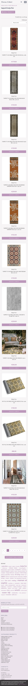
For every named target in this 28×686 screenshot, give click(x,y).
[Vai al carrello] (21, 2)
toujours (3, 594)
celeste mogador (5, 571)
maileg (14, 580)
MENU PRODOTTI (8, 12)
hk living (17, 574)
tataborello (15, 592)
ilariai (22, 574)
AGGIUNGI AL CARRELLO (14, 108)
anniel (10, 566)
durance (17, 572)
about (2, 617)
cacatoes (24, 569)
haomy (12, 574)
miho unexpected (10, 585)
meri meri (23, 583)
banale (18, 566)
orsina (24, 586)
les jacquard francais (20, 578)
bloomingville (22, 568)
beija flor (23, 566)
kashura (7, 576)
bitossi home (13, 568)
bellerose (4, 568)
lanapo (7, 578)
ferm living (23, 572)
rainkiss (24, 588)
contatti (3, 621)
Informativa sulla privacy (6, 624)
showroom (3, 620)
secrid (12, 590)
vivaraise (8, 594)
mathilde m (11, 583)
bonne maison (11, 569)
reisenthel (3, 590)
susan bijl (6, 593)
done (16, 571)
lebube (12, 578)
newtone (9, 586)
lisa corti (8, 580)
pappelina (4, 588)
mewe (2, 585)
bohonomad (4, 569)
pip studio (14, 588)
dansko (12, 571)
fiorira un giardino (5, 574)
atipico (14, 566)
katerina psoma (13, 576)
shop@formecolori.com (6, 677)
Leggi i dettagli (21, 684)
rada (20, 588)
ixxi (25, 574)
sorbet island (24, 590)
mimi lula (18, 585)
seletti (17, 590)
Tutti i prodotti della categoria (14, 557)
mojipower (3, 586)
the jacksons (22, 592)
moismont (24, 585)
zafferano (14, 594)
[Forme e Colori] (6, 2)
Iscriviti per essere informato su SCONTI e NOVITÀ (12, 603)
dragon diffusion (10, 572)
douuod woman (21, 571)
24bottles (5, 566)
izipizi (3, 576)
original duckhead (17, 586)
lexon (2, 580)
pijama (9, 588)
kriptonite (20, 576)
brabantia (18, 569)
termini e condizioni (5, 622)
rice (8, 590)
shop (2, 619)
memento (17, 583)
